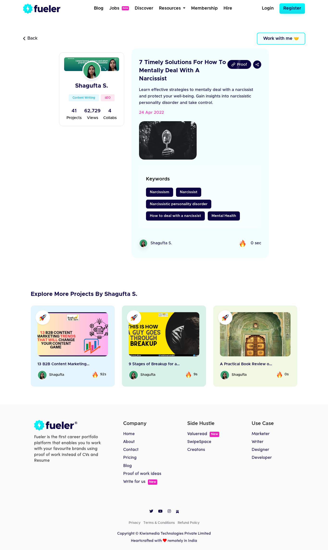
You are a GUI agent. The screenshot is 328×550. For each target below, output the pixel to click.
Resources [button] (170, 8)
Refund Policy (189, 523)
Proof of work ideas (142, 474)
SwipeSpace (199, 442)
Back (32, 38)
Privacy (134, 523)
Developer (262, 458)
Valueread (202, 434)
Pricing (130, 458)
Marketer (261, 434)
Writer (257, 442)
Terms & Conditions (159, 523)
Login (268, 8)
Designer (260, 450)
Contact (131, 450)
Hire (228, 8)
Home (129, 434)
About (129, 442)
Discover (144, 8)
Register (292, 8)
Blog (98, 8)
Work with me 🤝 (281, 38)
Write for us (139, 482)
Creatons (196, 450)
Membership (204, 8)
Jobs (118, 8)
